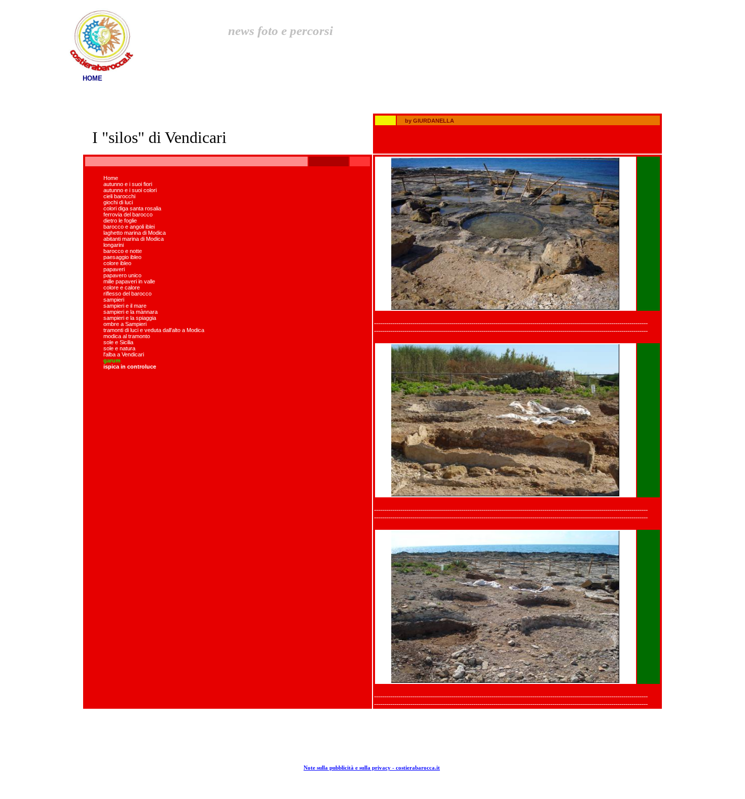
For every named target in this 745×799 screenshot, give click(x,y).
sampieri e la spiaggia (129, 318)
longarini (113, 245)
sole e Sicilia (118, 342)
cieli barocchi (119, 196)
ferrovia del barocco (128, 214)
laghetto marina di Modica (134, 233)
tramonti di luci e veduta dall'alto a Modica (153, 330)
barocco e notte (122, 251)
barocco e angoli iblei (129, 227)
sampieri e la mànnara (130, 312)
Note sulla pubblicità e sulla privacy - (350, 768)
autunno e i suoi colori (130, 190)
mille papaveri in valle (129, 281)
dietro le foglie (120, 220)
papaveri (114, 269)
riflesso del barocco (127, 293)
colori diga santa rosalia (132, 208)
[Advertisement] (551, 21)
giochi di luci (118, 202)
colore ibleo (117, 263)
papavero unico (122, 275)
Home (110, 178)
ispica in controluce (129, 367)
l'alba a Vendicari (123, 354)
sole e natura (119, 348)
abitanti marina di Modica (133, 239)
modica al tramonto (126, 336)
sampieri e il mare (124, 306)
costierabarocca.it (418, 768)
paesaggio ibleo (122, 257)
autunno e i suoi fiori (127, 184)
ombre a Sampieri (124, 324)
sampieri (113, 300)
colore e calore (121, 287)
